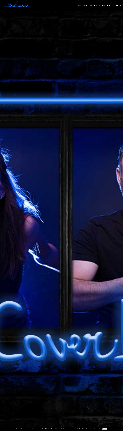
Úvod (79, 6)
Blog (113, 6)
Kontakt (118, 6)
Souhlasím (104, 428)
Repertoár (97, 6)
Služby (85, 6)
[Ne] (121, 429)
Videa (103, 6)
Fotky (108, 6)
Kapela (90, 6)
